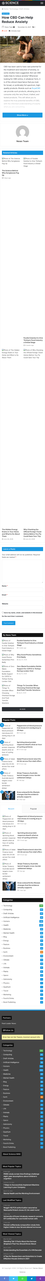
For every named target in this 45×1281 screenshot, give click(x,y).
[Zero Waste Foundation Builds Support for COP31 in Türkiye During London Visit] (8, 674)
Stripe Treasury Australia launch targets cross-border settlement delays (28, 775)
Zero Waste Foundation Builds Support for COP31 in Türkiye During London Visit (29, 668)
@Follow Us (8, 1030)
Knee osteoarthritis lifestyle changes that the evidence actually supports (28, 794)
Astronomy (7, 979)
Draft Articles (24, 9)
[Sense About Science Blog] (10, 3)
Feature (6, 944)
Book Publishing (9, 1002)
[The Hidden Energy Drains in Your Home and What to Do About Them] (12, 438)
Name (5, 586)
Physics (6, 983)
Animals (6, 967)
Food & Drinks (8, 998)
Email (4, 595)
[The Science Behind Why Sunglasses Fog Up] (12, 162)
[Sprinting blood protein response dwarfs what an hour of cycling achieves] (8, 748)
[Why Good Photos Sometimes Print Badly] (8, 658)
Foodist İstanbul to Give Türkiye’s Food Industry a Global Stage (33, 340)
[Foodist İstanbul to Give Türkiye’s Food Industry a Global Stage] (33, 246)
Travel (5, 991)
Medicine (7, 929)
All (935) (22, 709)
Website (5, 604)
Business (6, 948)
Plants (5, 971)
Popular (33, 809)
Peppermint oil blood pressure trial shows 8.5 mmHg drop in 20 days (29, 728)
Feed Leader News (9, 1023)
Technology (13, 9)
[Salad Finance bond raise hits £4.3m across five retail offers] (8, 764)
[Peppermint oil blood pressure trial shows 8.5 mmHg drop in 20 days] (8, 731)
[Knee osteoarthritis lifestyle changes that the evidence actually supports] (8, 795)
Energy (6, 941)
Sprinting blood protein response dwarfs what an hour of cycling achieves (29, 744)
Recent (11, 809)
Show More (22, 115)
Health (6, 925)
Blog (5, 937)
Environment (8, 956)
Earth (5, 952)
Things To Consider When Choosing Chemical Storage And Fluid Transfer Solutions (28, 687)
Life (4, 964)
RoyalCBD (36, 88)
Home (5, 9)
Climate (6, 960)
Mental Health (8, 933)
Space (5, 975)
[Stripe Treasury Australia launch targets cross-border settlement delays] (8, 780)
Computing (7, 909)
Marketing (7, 994)
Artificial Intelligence (11, 917)
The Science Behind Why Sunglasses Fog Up (10, 173)
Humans (6, 921)
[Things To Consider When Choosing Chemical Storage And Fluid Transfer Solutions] (8, 694)
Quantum (7, 987)
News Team (9, 27)
